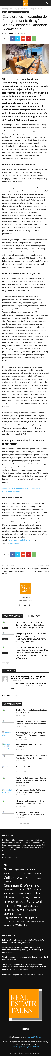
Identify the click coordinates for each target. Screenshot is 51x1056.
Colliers (10, 877)
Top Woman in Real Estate (20, 918)
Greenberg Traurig (10, 893)
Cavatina (21, 873)
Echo (22, 889)
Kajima (11, 898)
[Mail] (30, 605)
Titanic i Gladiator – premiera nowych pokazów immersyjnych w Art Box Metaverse (25, 958)
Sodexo (18, 914)
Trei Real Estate (18, 921)
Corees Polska (25, 878)
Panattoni (34, 901)
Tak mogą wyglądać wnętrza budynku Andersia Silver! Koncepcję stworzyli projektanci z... (30, 735)
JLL (6, 897)
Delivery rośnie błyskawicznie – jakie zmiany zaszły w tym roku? (13, 571)
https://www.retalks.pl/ (25, 600)
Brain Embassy (9, 874)
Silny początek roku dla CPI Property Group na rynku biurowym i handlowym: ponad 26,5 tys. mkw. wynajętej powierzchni (22, 949)
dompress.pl (10, 889)
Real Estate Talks (30, 906)
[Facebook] (21, 605)
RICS (14, 910)
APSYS (22, 870)
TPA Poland (8, 922)
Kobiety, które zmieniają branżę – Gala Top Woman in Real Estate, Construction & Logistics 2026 (30, 625)
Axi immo (30, 869)
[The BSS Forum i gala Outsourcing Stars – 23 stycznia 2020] (8, 713)
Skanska (9, 914)
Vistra (12, 926)
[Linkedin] (26, 605)
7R (5, 869)
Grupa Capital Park (25, 893)
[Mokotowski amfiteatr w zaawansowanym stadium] (8, 770)
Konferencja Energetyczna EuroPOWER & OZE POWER (22, 975)
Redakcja (10, 33)
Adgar (16, 869)
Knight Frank (31, 897)
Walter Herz (22, 925)
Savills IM (31, 910)
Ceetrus (37, 874)
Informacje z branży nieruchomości (32, 9)
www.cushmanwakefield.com (20, 540)
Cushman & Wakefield (21, 885)
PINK (13, 906)
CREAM (38, 878)
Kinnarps (18, 898)
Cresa (7, 882)
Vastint (6, 926)
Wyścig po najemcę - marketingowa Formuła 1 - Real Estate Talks (28, 677)
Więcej (16, 9)
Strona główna (7, 9)
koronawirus (11, 902)
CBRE (30, 874)
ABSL (10, 870)
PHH (6, 905)
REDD (7, 910)
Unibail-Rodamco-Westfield (36, 921)
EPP (29, 889)
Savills (21, 909)
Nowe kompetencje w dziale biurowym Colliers (38, 570)
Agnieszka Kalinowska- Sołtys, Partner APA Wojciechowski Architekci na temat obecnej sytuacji (31, 780)
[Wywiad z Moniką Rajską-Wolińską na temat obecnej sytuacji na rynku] (8, 793)
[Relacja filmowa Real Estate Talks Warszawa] (8, 747)
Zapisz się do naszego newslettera (25, 1047)
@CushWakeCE (16, 543)
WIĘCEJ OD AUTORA (32, 616)
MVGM (22, 902)
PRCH (19, 906)
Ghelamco (37, 889)
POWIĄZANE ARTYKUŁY (13, 616)
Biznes (5, 628)
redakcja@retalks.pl (9, 857)
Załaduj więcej (25, 823)
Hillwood (37, 893)
